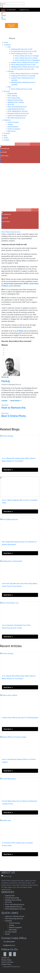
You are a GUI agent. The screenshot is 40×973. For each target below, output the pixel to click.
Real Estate (11, 131)
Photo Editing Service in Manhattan (27, 60)
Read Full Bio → (16, 401)
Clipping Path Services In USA (21, 49)
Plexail (21, 331)
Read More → (8, 687)
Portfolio (7, 133)
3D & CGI (10, 104)
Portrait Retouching (12, 898)
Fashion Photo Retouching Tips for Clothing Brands (20, 718)
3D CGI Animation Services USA (22, 69)
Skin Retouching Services (16, 118)
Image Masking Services (15, 109)
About (6, 138)
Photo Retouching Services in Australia (24, 73)
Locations (7, 45)
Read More (8, 470)
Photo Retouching (13, 98)
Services (7, 91)
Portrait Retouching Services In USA (24, 51)
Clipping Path (12, 93)
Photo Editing (12, 96)
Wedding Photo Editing (15, 102)
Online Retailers (12, 127)
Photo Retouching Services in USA (23, 65)
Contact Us (5, 958)
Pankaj (5, 381)
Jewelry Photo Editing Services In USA (24, 62)
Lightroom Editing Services (17, 115)
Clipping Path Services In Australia (23, 76)
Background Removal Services (18, 113)
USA (9, 47)
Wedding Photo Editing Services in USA (25, 67)
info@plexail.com (9, 945)
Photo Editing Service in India (21, 89)
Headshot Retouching (15, 100)
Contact (6, 140)
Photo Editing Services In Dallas (26, 58)
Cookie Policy (6, 964)
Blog (5, 135)
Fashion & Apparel (13, 129)
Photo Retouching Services (24, 202)
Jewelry (10, 124)
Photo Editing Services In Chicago (27, 56)
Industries (7, 120)
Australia (10, 71)
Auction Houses (13, 122)
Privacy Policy (6, 960)
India (9, 87)
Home (6, 42)
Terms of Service (7, 962)
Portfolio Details (11, 932)
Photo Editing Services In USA (21, 53)
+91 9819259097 (9, 942)
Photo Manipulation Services (17, 111)
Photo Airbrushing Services (17, 107)
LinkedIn (4, 401)
